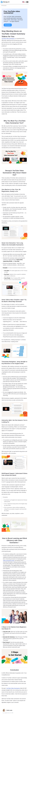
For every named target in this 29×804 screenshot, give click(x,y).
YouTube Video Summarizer (13, 688)
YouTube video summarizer (8, 38)
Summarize (7, 25)
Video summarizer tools (8, 560)
